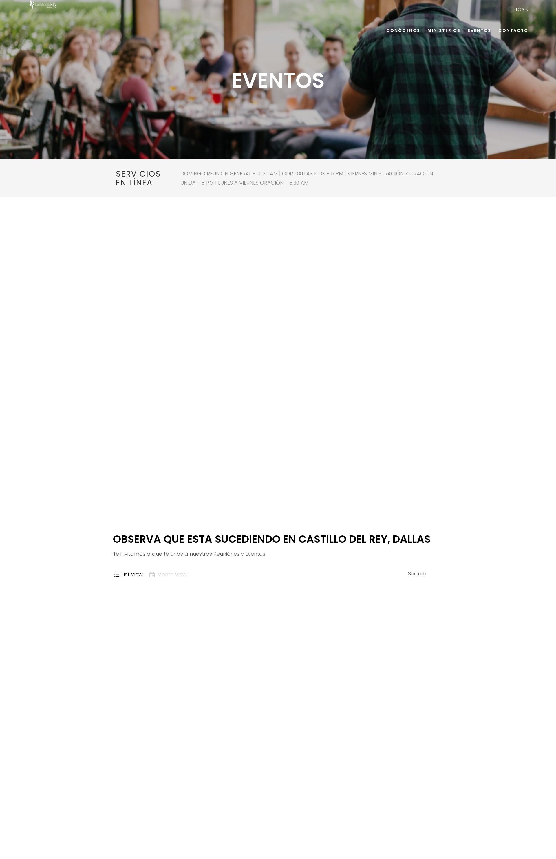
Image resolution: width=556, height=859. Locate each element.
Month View (172, 574)
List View (132, 574)
